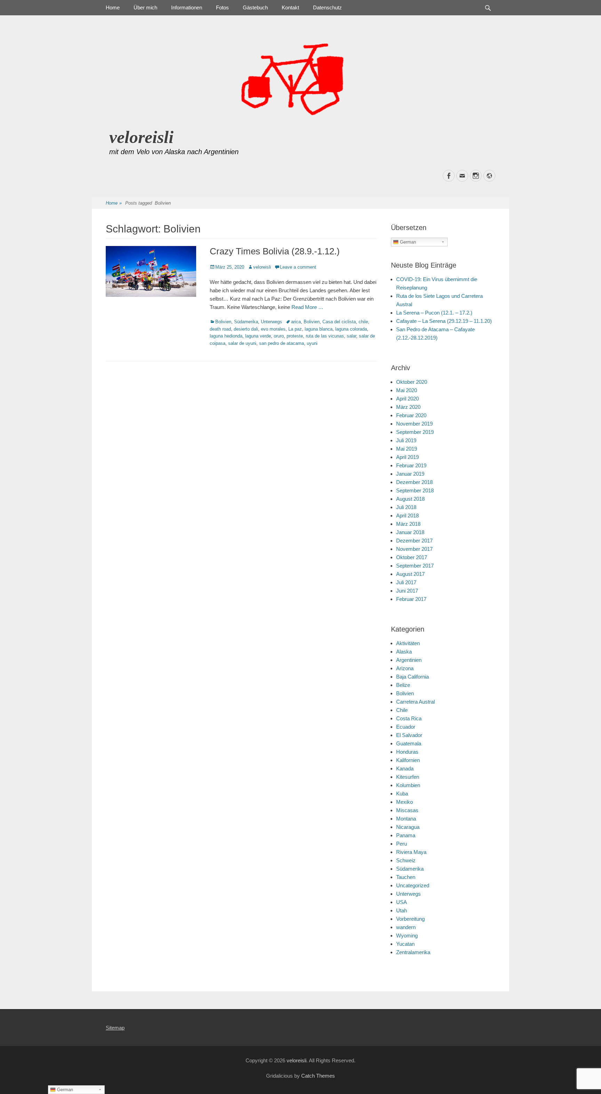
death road (220, 329)
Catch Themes (318, 1076)
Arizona (405, 668)
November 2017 (414, 549)
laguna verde (258, 336)
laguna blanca (318, 329)
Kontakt (290, 7)
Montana (406, 819)
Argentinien (409, 660)
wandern (406, 927)
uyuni (312, 343)
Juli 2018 (406, 507)
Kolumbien (408, 785)
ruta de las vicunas (325, 336)
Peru (401, 844)
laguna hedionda (226, 336)
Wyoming (407, 935)
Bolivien (223, 321)
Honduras (407, 752)
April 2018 (407, 515)
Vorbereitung (410, 919)
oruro (279, 336)
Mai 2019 (406, 449)
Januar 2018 (410, 532)
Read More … (307, 307)
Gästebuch (255, 7)
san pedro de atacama (281, 343)
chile (363, 321)
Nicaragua (407, 827)
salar (351, 336)
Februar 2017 (411, 599)
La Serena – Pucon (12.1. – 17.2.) (434, 313)
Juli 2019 (406, 440)
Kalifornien (408, 760)
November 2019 (414, 424)
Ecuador (405, 727)
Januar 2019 (410, 474)
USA (401, 902)
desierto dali (246, 329)
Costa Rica (409, 718)
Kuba (402, 793)
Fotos (222, 7)
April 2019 (407, 457)
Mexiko (404, 802)
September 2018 (415, 490)
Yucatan (405, 944)
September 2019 (415, 432)
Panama (405, 835)
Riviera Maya (411, 852)
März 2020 (408, 407)
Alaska (404, 652)
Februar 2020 (411, 415)
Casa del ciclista (339, 321)
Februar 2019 (411, 465)
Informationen (186, 7)
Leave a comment (298, 267)
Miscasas (407, 810)
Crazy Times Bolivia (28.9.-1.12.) (275, 251)
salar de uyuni (242, 343)
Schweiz (406, 860)
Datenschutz (327, 7)
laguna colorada (351, 329)
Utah (401, 910)
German (407, 242)
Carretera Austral (415, 702)
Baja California (412, 677)
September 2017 (415, 566)
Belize (403, 685)
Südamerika (246, 321)
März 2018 (408, 524)
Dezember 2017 (414, 541)
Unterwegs (271, 321)
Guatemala (408, 743)
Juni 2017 (407, 591)
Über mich (145, 7)
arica (296, 321)
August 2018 (410, 499)
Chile (402, 710)
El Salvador (409, 735)
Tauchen (405, 877)
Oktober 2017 (411, 557)
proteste (295, 336)
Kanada (405, 768)
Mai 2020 (406, 390)
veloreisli (141, 137)
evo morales (273, 329)
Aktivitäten (408, 643)
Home (113, 7)
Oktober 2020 (411, 382)
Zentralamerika (413, 952)
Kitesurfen (407, 777)
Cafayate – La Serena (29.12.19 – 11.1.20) (444, 321)
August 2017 (410, 574)
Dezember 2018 (414, 482)
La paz (295, 329)
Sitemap (115, 1028)
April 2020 (407, 399)
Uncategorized (412, 885)
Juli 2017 (406, 582)
